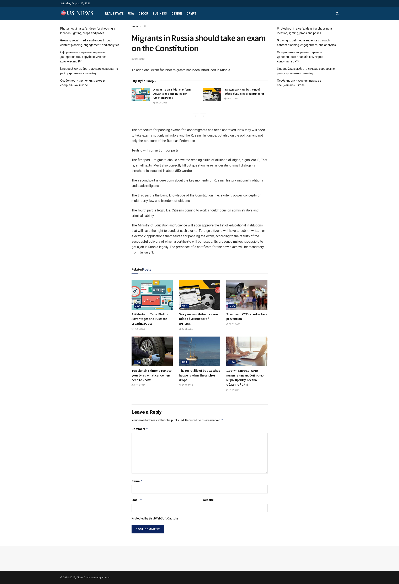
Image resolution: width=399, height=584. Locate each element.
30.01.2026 (232, 98)
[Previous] (196, 116)
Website (208, 500)
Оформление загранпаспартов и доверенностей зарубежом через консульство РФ (83, 57)
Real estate (114, 13)
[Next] (203, 116)
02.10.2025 (139, 385)
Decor (143, 13)
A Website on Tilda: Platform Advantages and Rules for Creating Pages (172, 93)
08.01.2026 (234, 324)
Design (176, 13)
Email (137, 500)
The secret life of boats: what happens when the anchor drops (199, 375)
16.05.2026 (161, 102)
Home (135, 26)
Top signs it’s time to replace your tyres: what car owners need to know (151, 375)
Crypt (191, 13)
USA (131, 13)
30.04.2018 (138, 58)
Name (137, 481)
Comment (140, 429)
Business (160, 13)
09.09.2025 (234, 390)
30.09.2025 (187, 385)
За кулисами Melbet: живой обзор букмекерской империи (244, 92)
